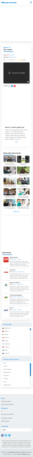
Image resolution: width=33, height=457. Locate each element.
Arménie (7, 347)
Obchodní (6, 375)
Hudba (5, 366)
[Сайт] (12, 86)
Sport (5, 381)
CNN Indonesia (14, 257)
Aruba (6, 350)
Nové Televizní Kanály (7, 404)
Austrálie (7, 353)
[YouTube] (15, 86)
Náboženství (7, 372)
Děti (5, 363)
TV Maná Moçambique (16, 295)
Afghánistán (8, 328)
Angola (6, 340)
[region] (16, 341)
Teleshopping (7, 385)
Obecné (6, 378)
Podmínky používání (6, 418)
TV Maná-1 (13, 270)
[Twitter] (6, 435)
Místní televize (7, 369)
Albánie (7, 331)
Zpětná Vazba (5, 421)
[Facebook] (2, 435)
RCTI (11, 308)
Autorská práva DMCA (7, 414)
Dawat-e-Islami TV (15, 282)
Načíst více (17, 211)
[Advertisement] (16, 23)
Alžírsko (6, 334)
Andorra (7, 337)
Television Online (6, 401)
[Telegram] (9, 435)
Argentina (7, 343)
